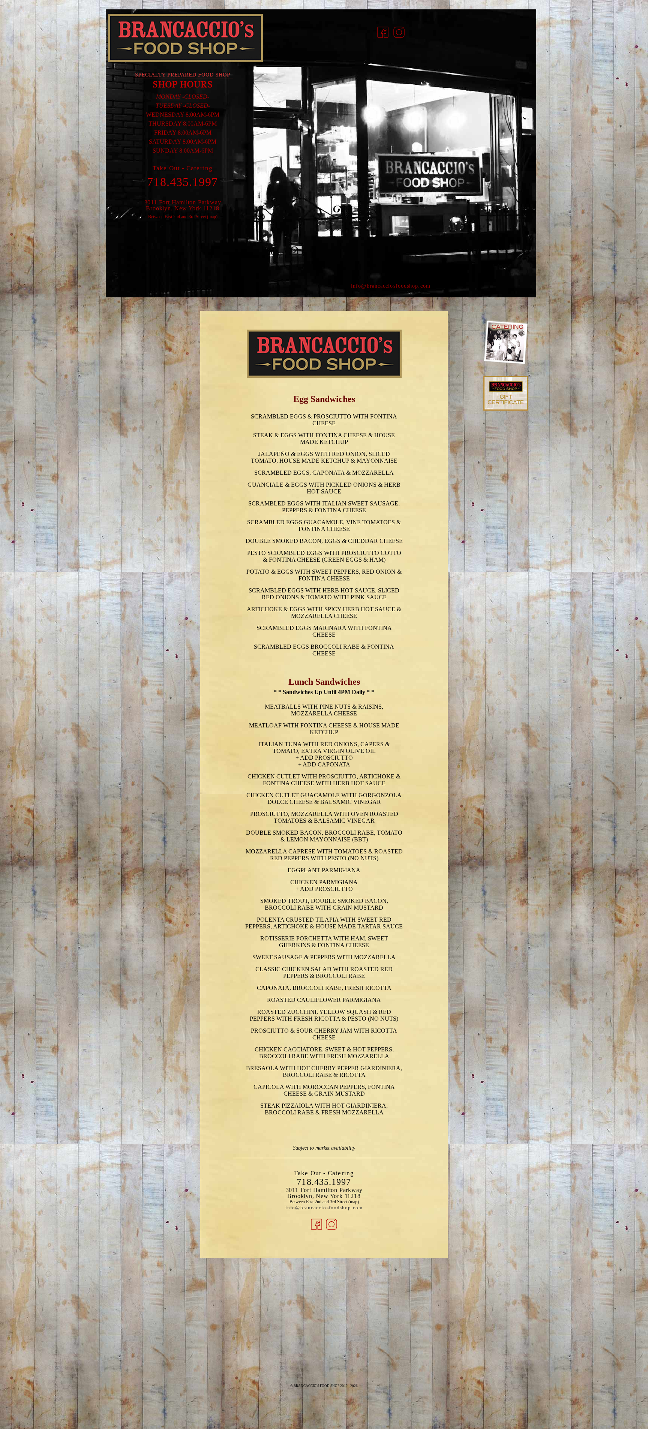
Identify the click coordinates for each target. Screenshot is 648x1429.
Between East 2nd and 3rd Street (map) (183, 216)
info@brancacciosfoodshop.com (390, 286)
